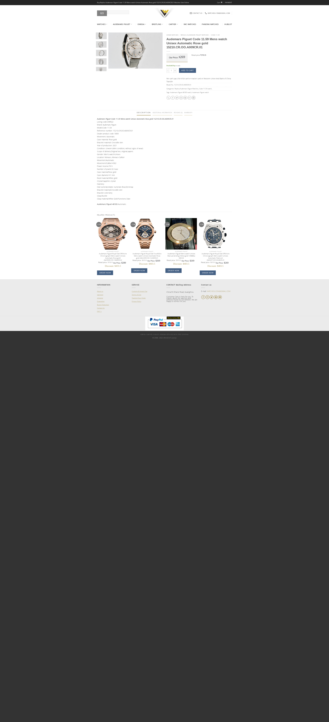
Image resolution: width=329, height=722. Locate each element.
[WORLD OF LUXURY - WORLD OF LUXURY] (165, 13)
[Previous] (112, 50)
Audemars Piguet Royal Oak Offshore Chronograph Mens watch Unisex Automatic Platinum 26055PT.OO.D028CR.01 (215, 257)
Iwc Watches (190, 24)
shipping (100, 298)
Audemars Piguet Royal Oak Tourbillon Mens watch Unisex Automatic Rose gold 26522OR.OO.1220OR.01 (147, 256)
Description (144, 113)
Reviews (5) (178, 113)
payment (100, 295)
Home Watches (172, 35)
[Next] (158, 50)
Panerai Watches (210, 24)
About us (100, 291)
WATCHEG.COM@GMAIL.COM (218, 291)
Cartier (172, 24)
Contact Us (101, 308)
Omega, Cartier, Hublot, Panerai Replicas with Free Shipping (164, 334)
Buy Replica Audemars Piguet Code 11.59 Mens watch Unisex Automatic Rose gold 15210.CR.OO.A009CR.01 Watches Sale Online (143, 2)
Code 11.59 (215, 35)
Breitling (156, 24)
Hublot (228, 24)
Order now (105, 272)
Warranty (188, 113)
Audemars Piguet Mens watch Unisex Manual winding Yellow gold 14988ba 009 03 (181, 256)
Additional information (162, 113)
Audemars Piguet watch (200, 92)
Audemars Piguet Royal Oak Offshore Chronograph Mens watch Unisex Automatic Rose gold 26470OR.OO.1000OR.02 (113, 257)
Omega (141, 24)
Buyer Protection (103, 305)
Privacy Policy (136, 301)
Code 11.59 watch (205, 89)
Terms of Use (136, 295)
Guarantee (100, 301)
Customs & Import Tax (139, 291)
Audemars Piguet (121, 24)
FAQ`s (99, 311)
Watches (101, 24)
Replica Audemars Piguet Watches (195, 35)
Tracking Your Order (139, 298)
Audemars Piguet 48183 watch (181, 92)
